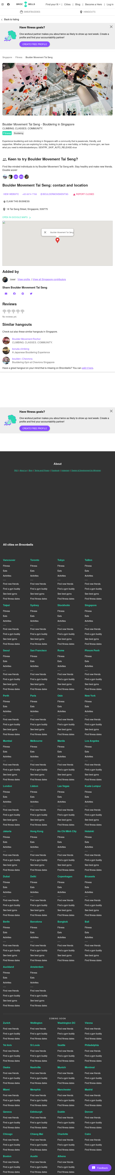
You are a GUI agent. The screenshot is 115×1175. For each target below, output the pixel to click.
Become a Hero (94, 4)
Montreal (90, 1067)
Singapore (91, 605)
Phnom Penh (92, 650)
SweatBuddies (30, 12)
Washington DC (66, 1023)
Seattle (61, 1045)
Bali (87, 921)
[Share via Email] (6, 293)
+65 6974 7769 (29, 194)
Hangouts (87, 12)
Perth (6, 695)
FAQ (16, 470)
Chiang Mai (36, 1134)
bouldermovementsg (55, 194)
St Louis (35, 1045)
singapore (7, 57)
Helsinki (89, 831)
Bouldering (18, 133)
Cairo (88, 1134)
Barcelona (36, 921)
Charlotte (63, 1134)
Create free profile (34, 44)
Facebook (55, 470)
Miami (6, 1089)
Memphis (35, 1089)
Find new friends (11, 583)
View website (11, 194)
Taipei (6, 605)
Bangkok (63, 921)
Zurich (6, 1023)
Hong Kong (36, 831)
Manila (61, 740)
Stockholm (64, 605)
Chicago (8, 1134)
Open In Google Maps (17, 217)
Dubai (6, 876)
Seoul (6, 650)
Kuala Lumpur (93, 786)
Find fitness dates (11, 598)
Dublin (61, 1111)
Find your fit (53, 4)
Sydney (34, 605)
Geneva (7, 1111)
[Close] (45, 232)
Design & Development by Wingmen (86, 470)
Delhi (33, 876)
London (7, 786)
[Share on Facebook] (15, 293)
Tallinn (88, 560)
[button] (57, 89)
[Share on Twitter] (31, 293)
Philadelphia (92, 1045)
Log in (110, 4)
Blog (78, 4)
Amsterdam (36, 967)
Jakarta (7, 831)
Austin (34, 1156)
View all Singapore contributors (49, 279)
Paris (33, 695)
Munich (62, 1067)
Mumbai (7, 740)
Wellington (36, 1023)
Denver (89, 1111)
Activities (7, 575)
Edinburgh (36, 1111)
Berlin (6, 921)
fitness (18, 57)
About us (23, 470)
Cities (67, 4)
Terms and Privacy (41, 470)
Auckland (8, 967)
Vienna (89, 1023)
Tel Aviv (7, 1045)
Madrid (89, 1089)
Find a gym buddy (11, 588)
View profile (24, 279)
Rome (61, 650)
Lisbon (34, 786)
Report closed (83, 194)
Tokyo (61, 560)
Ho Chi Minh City (67, 831)
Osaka (6, 1067)
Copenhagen (65, 876)
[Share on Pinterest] (23, 293)
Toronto (34, 560)
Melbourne (36, 740)
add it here (87, 368)
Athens (62, 1156)
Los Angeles (92, 740)
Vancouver (9, 560)
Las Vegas (63, 786)
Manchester (64, 1089)
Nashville (35, 1067)
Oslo (60, 695)
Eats (5, 570)
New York (90, 695)
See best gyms (10, 593)
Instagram (65, 470)
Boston (7, 1156)
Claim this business (16, 201)
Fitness (7, 133)
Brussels (90, 876)
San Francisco (38, 650)
